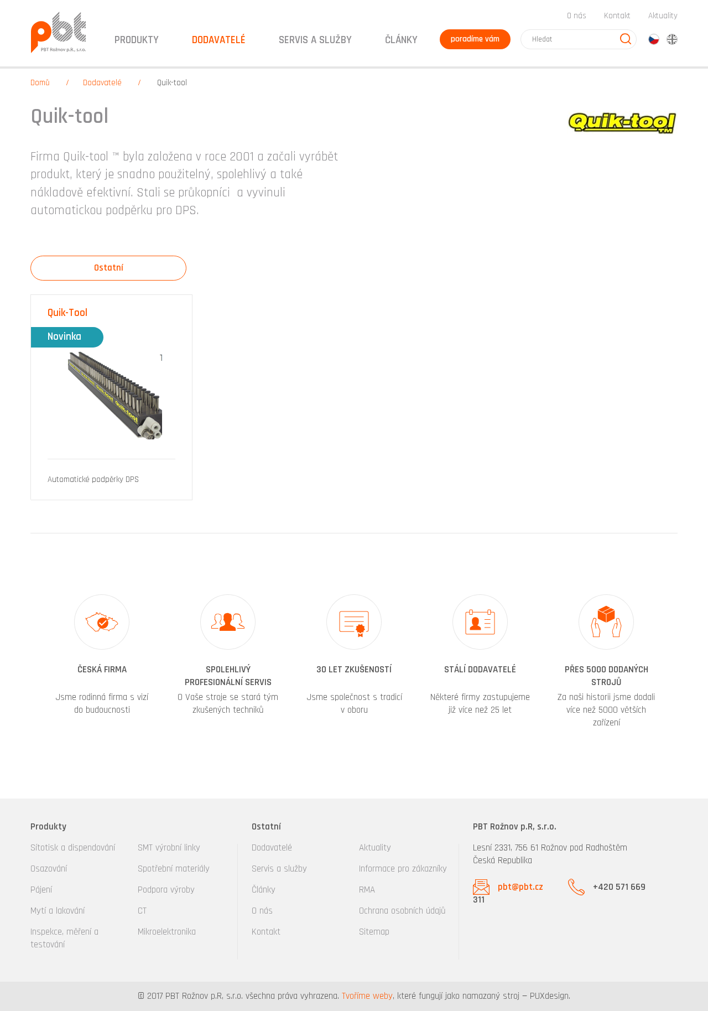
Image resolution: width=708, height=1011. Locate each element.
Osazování (48, 869)
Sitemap (374, 932)
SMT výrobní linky (169, 848)
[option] (102, 662)
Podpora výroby (166, 890)
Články (401, 40)
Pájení (41, 890)
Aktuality (663, 16)
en (672, 39)
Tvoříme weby (367, 996)
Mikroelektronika (167, 932)
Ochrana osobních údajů (402, 911)
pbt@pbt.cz (520, 887)
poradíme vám (475, 39)
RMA (367, 890)
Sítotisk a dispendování (72, 848)
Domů (40, 82)
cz (653, 39)
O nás (576, 16)
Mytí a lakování (57, 911)
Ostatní (108, 268)
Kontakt (617, 16)
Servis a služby (279, 869)
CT (142, 911)
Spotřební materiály (174, 869)
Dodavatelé (102, 82)
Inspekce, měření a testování (64, 938)
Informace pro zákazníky (403, 869)
